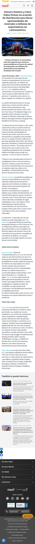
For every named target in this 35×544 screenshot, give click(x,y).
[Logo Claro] (5, 5)
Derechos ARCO (24, 529)
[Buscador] (24, 5)
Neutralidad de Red (17, 535)
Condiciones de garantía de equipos (17, 526)
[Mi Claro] (28, 5)
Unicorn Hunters (26, 76)
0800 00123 (25, 512)
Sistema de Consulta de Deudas (18, 538)
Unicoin (9, 277)
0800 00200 (13, 512)
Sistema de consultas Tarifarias (17, 532)
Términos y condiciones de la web (17, 524)
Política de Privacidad (12, 529)
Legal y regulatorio (17, 540)
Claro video (8, 89)
